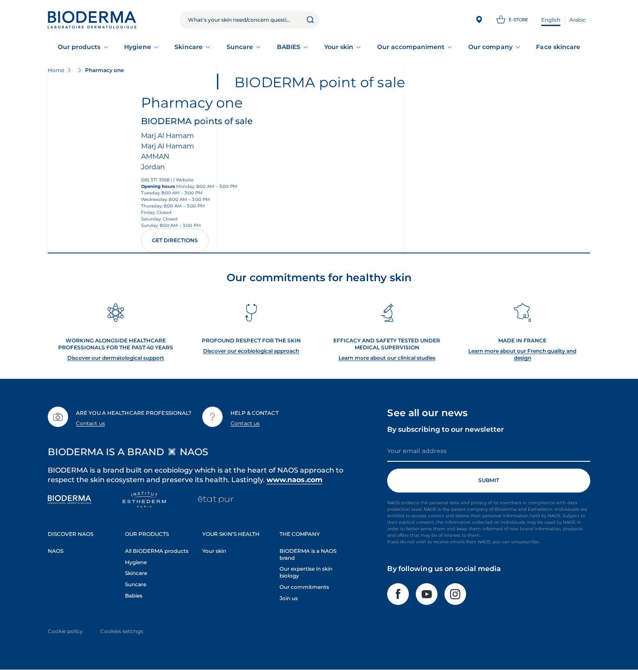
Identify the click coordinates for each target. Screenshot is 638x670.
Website (185, 180)
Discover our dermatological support (115, 358)
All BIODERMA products (156, 551)
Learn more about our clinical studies (387, 358)
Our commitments (304, 587)
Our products (79, 47)
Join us (289, 598)
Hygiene (137, 47)
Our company (490, 47)
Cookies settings (121, 631)
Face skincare (558, 47)
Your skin (339, 47)
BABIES (288, 47)
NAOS (55, 551)
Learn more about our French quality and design (522, 354)
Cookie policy (65, 631)
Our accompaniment (410, 47)
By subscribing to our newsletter (445, 429)
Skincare (188, 47)
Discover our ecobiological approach (251, 351)
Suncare (240, 47)
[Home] (92, 19)
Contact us (90, 423)
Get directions (175, 240)
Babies (133, 595)
